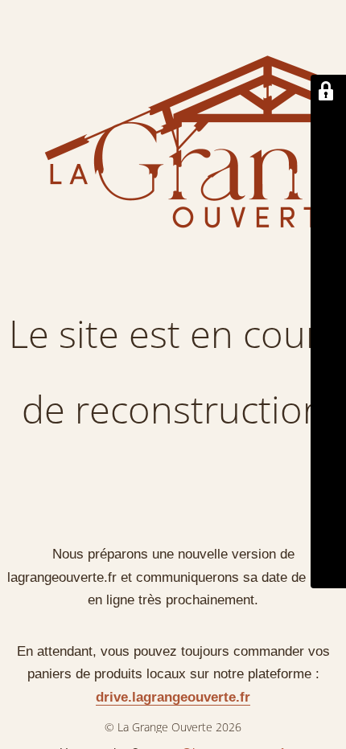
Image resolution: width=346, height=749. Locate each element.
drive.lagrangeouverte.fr (173, 697)
